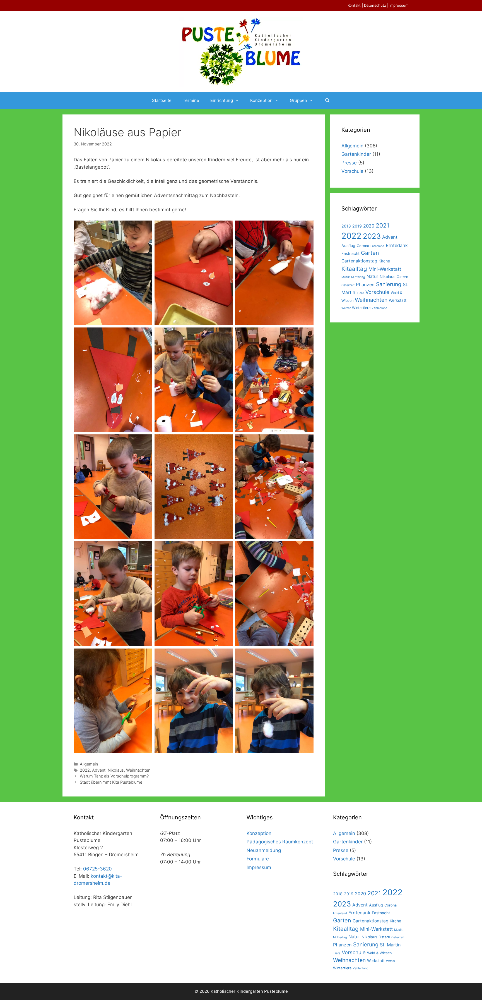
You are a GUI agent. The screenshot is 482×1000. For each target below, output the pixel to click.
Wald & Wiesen (379, 953)
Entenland (377, 246)
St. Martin (390, 945)
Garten (370, 253)
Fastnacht (350, 253)
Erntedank (397, 245)
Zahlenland (379, 308)
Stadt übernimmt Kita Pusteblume (111, 782)
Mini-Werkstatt (384, 269)
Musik (345, 277)
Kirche (384, 261)
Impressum (398, 5)
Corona (363, 246)
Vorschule (352, 171)
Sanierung (388, 284)
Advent (98, 770)
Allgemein (89, 764)
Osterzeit (348, 285)
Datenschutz (375, 5)
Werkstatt (397, 300)
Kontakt (354, 5)
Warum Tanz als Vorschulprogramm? (114, 776)
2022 (85, 770)
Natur (372, 276)
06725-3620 (97, 869)
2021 (382, 225)
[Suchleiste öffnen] (327, 100)
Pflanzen (365, 284)
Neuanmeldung (264, 850)
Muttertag (358, 277)
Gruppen (298, 100)
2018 (346, 226)
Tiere (360, 293)
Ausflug (348, 245)
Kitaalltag (354, 268)
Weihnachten (138, 770)
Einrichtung (221, 100)
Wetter (346, 308)
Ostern (402, 277)
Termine (191, 100)
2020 (368, 226)
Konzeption (261, 100)
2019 (357, 226)
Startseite (162, 100)
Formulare (258, 859)
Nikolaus (116, 770)
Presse (349, 163)
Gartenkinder (356, 154)
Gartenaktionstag (359, 261)
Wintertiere (361, 308)
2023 (372, 236)
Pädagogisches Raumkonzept (280, 842)
